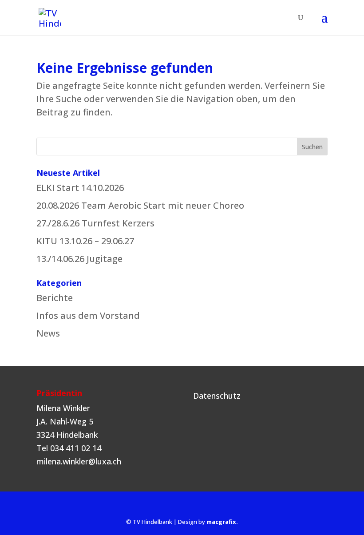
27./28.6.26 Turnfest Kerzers (95, 223)
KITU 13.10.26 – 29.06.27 (85, 241)
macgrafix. (222, 522)
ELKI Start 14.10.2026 (80, 188)
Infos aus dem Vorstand (88, 315)
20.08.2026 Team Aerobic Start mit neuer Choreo (140, 205)
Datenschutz (217, 395)
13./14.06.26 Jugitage (79, 259)
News (48, 333)
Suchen (312, 147)
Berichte (54, 298)
